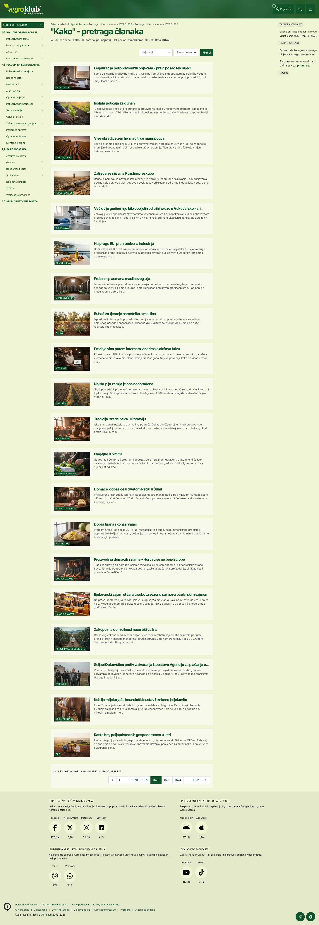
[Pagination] (112, 780)
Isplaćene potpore (16, 181)
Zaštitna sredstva (16, 156)
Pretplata (125, 909)
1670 (134, 780)
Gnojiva (10, 162)
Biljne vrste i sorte (16, 168)
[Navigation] (310, 9)
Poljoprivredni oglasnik (23, 65)
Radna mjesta (13, 77)
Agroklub (46, 914)
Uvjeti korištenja (61, 909)
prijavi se (303, 65)
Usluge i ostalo (14, 116)
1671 (145, 780)
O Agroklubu (22, 909)
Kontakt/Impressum (105, 909)
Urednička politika (145, 909)
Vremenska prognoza (18, 195)
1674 (178, 780)
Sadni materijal (14, 110)
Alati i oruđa (13, 91)
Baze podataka (16, 149)
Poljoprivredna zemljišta (19, 71)
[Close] (300, 9)
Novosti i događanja (17, 45)
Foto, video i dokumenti (19, 58)
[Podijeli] (300, 916)
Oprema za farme (16, 136)
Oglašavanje (40, 909)
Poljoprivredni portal (27, 904)
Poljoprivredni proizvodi (19, 103)
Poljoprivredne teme (17, 38)
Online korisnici (289, 42)
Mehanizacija (13, 84)
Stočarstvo (12, 175)
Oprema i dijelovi (15, 97)
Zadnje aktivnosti (290, 24)
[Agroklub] (24, 8)
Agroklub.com (78, 24)
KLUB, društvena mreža (22, 201)
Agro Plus (11, 52)
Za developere (82, 909)
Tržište (10, 188)
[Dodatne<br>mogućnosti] (310, 916)
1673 (167, 780)
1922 (196, 780)
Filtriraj (207, 52)
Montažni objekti (15, 142)
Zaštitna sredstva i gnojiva (21, 123)
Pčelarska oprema (16, 130)
